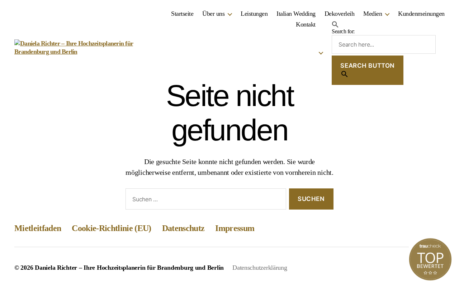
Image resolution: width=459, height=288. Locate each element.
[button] (384, 24)
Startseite (182, 13)
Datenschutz (183, 228)
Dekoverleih (340, 13)
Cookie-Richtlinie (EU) (111, 228)
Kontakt (306, 24)
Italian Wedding (296, 13)
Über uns (213, 13)
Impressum (234, 228)
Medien (372, 13)
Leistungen (254, 13)
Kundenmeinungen (421, 13)
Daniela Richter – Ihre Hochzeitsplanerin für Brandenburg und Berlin (129, 267)
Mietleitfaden (37, 228)
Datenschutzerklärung (259, 267)
